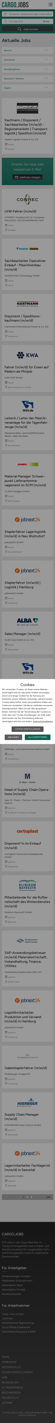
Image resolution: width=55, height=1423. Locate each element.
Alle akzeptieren (37, 737)
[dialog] (27, 711)
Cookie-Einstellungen (27, 729)
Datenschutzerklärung (43, 721)
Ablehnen (13, 737)
